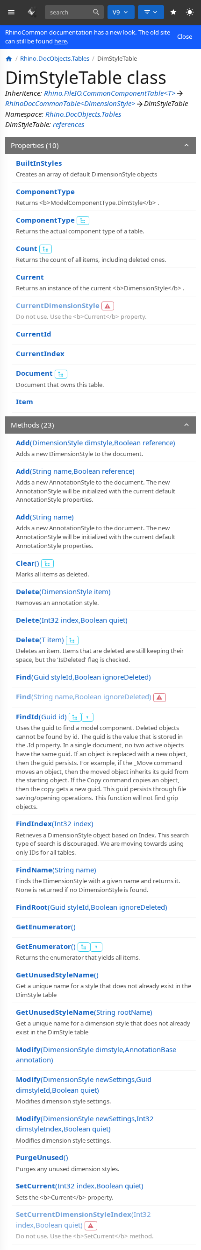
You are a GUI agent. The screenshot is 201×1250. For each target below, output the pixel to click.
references (68, 124)
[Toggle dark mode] (190, 12)
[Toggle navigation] (11, 12)
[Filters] (151, 12)
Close (184, 36)
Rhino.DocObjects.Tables (83, 114)
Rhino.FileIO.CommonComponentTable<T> (110, 93)
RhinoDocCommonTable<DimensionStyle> (70, 103)
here (60, 41)
